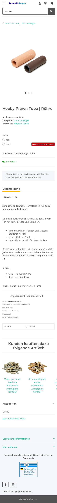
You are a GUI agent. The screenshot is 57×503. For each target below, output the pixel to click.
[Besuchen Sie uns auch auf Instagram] (13, 484)
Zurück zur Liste (12, 23)
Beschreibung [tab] (11, 188)
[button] (40, 3)
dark (30, 144)
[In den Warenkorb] (4, 33)
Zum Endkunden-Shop (13, 418)
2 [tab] (28, 93)
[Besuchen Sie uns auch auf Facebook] (5, 484)
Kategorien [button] (9, 403)
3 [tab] (32, 93)
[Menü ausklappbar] (3, 2)
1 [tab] (25, 93)
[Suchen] (51, 11)
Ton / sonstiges (21, 120)
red (8, 139)
